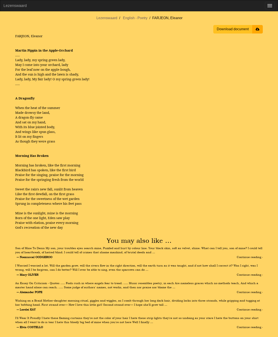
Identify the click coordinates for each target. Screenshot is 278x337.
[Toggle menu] (270, 5)
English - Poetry (135, 18)
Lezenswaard (15, 5)
